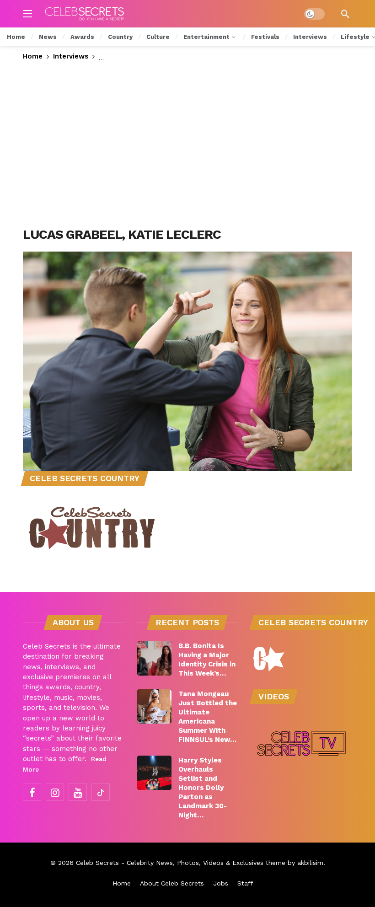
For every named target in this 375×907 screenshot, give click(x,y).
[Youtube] (78, 792)
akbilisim (310, 862)
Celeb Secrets (97, 862)
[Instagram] (55, 792)
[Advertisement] (187, 145)
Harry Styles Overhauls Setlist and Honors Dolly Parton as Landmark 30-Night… (202, 787)
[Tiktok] (100, 792)
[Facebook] (32, 792)
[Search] (345, 14)
